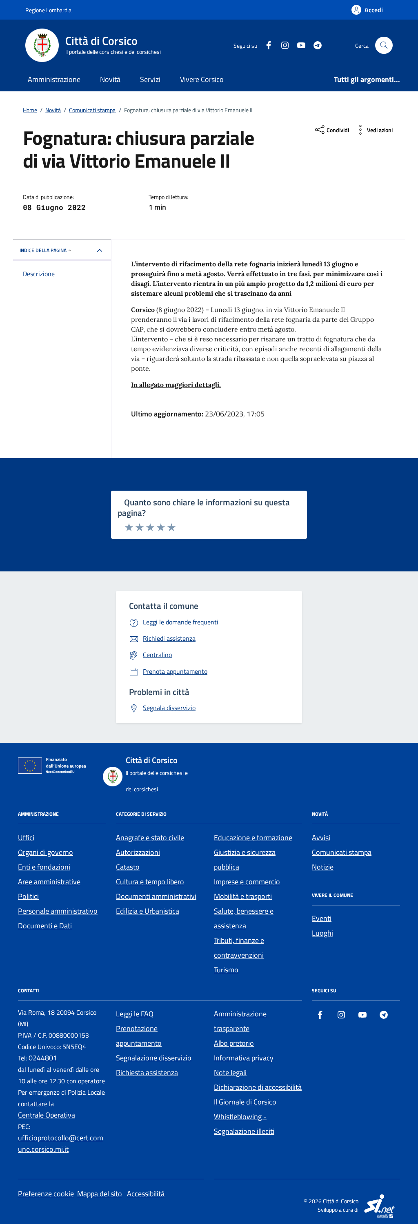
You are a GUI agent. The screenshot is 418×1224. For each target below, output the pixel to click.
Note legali (230, 1072)
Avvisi (321, 837)
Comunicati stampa (341, 852)
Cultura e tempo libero (150, 881)
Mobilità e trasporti (243, 896)
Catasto (128, 866)
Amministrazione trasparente (240, 1021)
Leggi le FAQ (134, 1013)
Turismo (226, 969)
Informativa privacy (243, 1057)
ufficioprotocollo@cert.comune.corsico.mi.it (60, 1143)
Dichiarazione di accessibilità (258, 1087)
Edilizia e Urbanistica (147, 910)
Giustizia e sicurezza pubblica (245, 859)
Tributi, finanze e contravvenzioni (239, 948)
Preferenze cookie (46, 1193)
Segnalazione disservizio (153, 1057)
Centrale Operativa (46, 1114)
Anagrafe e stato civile (150, 837)
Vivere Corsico (202, 79)
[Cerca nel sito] (384, 45)
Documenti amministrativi (156, 896)
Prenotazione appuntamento (139, 1036)
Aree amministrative (49, 881)
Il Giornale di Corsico (245, 1101)
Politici (28, 896)
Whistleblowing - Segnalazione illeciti (244, 1124)
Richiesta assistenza (147, 1072)
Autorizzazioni (138, 852)
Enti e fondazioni (44, 866)
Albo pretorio (234, 1043)
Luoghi (322, 932)
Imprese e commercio (247, 881)
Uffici (26, 837)
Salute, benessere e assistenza (243, 918)
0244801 (43, 1057)
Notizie (323, 866)
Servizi (150, 79)
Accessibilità (146, 1193)
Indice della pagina (43, 250)
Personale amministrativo (58, 910)
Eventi (321, 918)
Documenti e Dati (45, 925)
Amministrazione (54, 79)
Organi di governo (45, 852)
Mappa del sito (99, 1193)
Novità (110, 79)
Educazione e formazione (253, 837)
